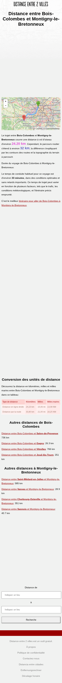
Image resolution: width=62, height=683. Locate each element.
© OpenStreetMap (51, 128)
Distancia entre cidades (31, 664)
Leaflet (39, 128)
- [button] (5, 105)
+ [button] (5, 101)
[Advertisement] (31, 61)
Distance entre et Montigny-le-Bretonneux (27, 489)
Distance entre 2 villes (21, 641)
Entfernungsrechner (31, 670)
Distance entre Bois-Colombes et (29, 433)
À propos (31, 647)
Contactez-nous (31, 658)
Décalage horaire (31, 676)
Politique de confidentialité (31, 652)
